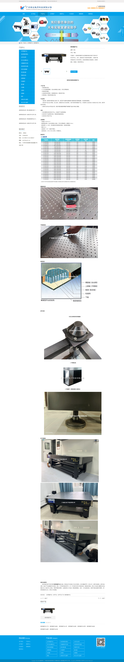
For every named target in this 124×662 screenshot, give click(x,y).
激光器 (75, 650)
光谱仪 (62, 652)
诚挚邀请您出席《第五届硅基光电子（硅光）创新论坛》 (28, 110)
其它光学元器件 (78, 655)
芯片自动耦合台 (50, 644)
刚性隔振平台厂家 (44, 626)
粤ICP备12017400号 (80, 660)
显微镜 (75, 652)
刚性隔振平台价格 (54, 629)
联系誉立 (90, 13)
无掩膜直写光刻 (64, 644)
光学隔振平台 (30, 43)
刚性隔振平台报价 (54, 626)
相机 (48, 655)
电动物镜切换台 (64, 641)
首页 (24, 13)
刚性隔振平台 (36, 43)
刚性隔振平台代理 (82, 626)
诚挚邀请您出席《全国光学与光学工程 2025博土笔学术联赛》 (28, 123)
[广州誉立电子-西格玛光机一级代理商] (35, 7)
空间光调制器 (50, 647)
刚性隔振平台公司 (63, 626)
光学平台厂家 (61, 594)
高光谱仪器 (63, 647)
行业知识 (71, 13)
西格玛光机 (77, 647)
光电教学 (62, 650)
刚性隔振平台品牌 (44, 629)
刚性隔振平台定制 (72, 626)
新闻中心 (62, 13)
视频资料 (81, 13)
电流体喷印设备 (78, 644)
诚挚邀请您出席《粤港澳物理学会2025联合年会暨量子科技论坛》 (28, 118)
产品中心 (43, 13)
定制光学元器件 (64, 655)
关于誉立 (33, 13)
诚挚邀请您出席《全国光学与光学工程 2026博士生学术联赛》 (28, 114)
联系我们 (103, 1)
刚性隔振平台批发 (91, 626)
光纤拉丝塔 (77, 641)
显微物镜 (49, 650)
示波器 (48, 652)
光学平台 (55, 594)
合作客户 (52, 13)
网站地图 (99, 1)
